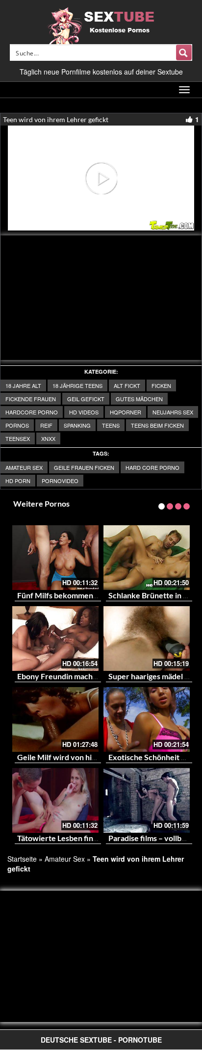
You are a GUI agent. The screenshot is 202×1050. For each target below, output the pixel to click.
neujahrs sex (172, 412)
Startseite (22, 859)
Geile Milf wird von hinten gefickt (75, 757)
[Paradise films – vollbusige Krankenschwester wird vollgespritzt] (146, 800)
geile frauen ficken (84, 467)
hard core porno (152, 467)
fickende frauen (30, 399)
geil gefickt (85, 399)
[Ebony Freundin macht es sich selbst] (55, 638)
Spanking (77, 425)
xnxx (48, 438)
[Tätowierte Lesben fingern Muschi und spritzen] (55, 800)
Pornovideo (60, 481)
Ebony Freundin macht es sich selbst (79, 676)
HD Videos (84, 412)
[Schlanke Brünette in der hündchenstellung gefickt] (146, 557)
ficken (161, 385)
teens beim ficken (157, 425)
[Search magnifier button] (184, 52)
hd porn (17, 481)
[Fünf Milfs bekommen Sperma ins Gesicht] (55, 557)
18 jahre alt (23, 385)
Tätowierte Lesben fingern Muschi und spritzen (99, 838)
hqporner (125, 412)
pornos (17, 425)
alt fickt (127, 385)
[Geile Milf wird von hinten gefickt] (55, 719)
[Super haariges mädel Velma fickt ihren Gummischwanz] (146, 638)
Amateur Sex (24, 467)
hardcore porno (31, 412)
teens (111, 425)
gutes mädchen (139, 399)
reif (46, 425)
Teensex (17, 438)
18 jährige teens (77, 385)
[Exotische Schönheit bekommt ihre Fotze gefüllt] (146, 719)
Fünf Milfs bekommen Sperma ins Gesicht (89, 595)
